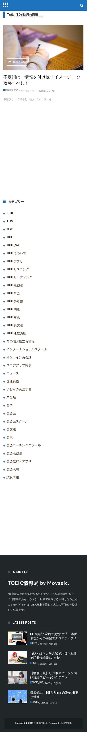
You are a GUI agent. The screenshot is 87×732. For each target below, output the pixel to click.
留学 (9, 405)
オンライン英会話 (18, 357)
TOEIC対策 (13, 317)
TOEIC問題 (13, 309)
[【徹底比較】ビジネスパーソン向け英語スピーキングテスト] (17, 677)
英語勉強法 (14, 453)
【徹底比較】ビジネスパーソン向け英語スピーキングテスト (53, 674)
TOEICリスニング (17, 269)
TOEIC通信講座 (16, 333)
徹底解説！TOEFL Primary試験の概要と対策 (54, 694)
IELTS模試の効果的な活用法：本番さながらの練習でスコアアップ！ (53, 635)
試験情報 (12, 477)
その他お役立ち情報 (20, 341)
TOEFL (10, 237)
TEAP (9, 229)
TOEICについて (16, 253)
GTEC (9, 213)
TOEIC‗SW (12, 245)
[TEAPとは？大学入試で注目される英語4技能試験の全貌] (17, 657)
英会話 (11, 413)
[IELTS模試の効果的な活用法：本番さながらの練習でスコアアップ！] (17, 638)
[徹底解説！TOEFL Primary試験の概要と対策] (17, 697)
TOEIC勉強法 (14, 285)
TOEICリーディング (19, 277)
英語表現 (12, 469)
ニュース (12, 373)
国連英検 (12, 381)
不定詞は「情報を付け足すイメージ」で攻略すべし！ (41, 79)
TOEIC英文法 (11, 90)
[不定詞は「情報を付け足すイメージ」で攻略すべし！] (43, 47)
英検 (9, 437)
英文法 (11, 429)
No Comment (47, 91)
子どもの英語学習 (18, 389)
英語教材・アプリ (18, 461)
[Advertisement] (43, 163)
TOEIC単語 (13, 293)
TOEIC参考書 (14, 301)
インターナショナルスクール (26, 349)
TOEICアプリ (14, 261)
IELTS (9, 221)
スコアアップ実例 (18, 365)
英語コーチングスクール (23, 445)
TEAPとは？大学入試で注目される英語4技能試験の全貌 (53, 655)
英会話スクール (17, 421)
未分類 (11, 397)
